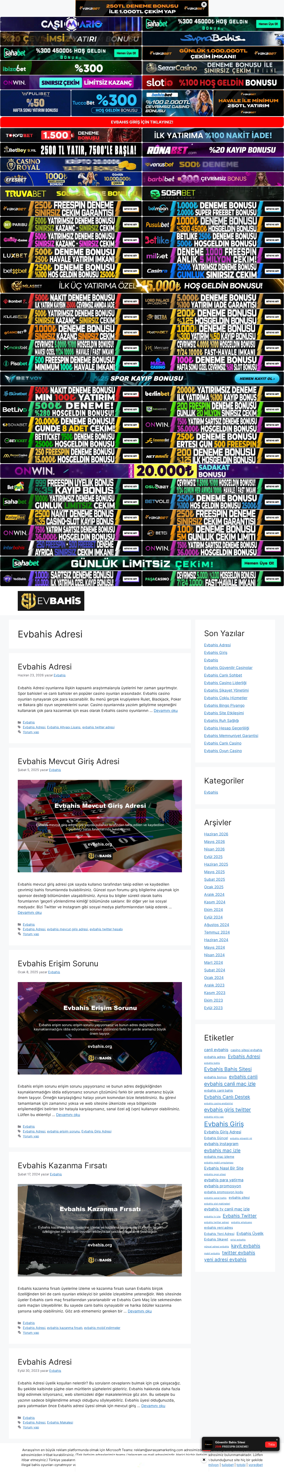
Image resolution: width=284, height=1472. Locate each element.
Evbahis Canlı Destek (227, 1097)
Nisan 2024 (214, 955)
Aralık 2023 (214, 985)
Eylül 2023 (213, 1008)
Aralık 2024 (214, 894)
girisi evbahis (238, 1239)
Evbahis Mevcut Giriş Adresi (68, 761)
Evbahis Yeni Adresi (219, 1234)
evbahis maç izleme (219, 1157)
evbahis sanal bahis (215, 1197)
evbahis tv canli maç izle (227, 1209)
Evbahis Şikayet (216, 1239)
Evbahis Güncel (216, 1138)
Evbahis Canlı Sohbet (223, 675)
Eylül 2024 (213, 917)
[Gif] (142, 286)
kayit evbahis (245, 1245)
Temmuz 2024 (217, 932)
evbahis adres (215, 1057)
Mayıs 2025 (214, 872)
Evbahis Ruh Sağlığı (221, 720)
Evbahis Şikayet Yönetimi (226, 690)
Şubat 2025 (214, 879)
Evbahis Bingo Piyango (224, 705)
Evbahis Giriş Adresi (96, 1131)
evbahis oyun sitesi (215, 1174)
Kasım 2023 (214, 993)
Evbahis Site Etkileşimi (224, 713)
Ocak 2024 (214, 977)
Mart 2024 (213, 962)
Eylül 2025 (213, 857)
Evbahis (29, 722)
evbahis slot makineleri (217, 1203)
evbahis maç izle (222, 1150)
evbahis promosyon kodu (223, 1192)
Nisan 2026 (214, 849)
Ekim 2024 (213, 909)
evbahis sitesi (239, 1198)
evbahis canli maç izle (230, 1084)
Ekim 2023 (213, 1000)
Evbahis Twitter (240, 1215)
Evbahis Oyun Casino (223, 751)
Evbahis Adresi (45, 666)
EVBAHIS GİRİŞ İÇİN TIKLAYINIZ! (142, 122)
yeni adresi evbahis (225, 1259)
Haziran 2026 (216, 834)
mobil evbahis (212, 1253)
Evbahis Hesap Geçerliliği (226, 728)
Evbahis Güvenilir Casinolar (228, 667)
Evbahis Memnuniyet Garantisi (231, 735)
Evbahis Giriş (215, 652)
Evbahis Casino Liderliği (225, 683)
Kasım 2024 (214, 902)
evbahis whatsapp (241, 1222)
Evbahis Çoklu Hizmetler (225, 698)
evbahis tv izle (212, 1216)
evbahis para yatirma (223, 1180)
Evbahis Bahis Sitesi (228, 1069)
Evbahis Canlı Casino (222, 743)
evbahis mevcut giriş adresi (67, 929)
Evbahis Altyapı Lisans (64, 727)
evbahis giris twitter (227, 1109)
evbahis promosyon (222, 1186)
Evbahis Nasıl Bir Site (223, 1168)
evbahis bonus (215, 1077)
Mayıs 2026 (214, 841)
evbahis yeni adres (218, 1228)
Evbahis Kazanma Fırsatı (62, 1165)
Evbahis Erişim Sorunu (58, 963)
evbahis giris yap (214, 1116)
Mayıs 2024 (214, 947)
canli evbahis (216, 1049)
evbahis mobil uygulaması (218, 1162)
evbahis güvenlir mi (241, 1138)
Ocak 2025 (213, 887)
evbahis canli (243, 1076)
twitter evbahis (238, 1252)
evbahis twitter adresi (98, 727)
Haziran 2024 (216, 940)
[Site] (71, 208)
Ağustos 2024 (216, 925)
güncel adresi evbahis (216, 1246)
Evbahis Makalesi (60, 1422)
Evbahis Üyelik (250, 1233)
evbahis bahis (212, 1063)
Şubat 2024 (214, 970)
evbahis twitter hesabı (106, 929)
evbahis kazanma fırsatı (64, 1328)
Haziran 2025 (216, 864)
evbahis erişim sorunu (63, 1131)
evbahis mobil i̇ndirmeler (102, 1328)
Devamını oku (166, 710)
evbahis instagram (221, 1143)
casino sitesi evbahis (246, 1050)
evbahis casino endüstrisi (218, 1103)
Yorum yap (31, 732)
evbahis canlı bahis (218, 1091)
